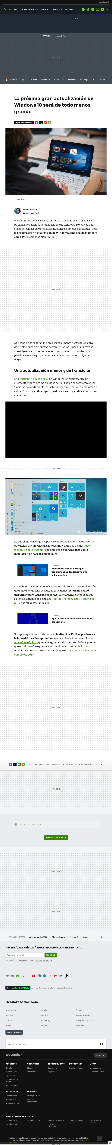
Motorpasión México (95, 1121)
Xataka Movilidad (83, 1015)
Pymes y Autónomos (32, 1100)
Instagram (97, 9)
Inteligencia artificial (85, 1020)
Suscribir (50, 955)
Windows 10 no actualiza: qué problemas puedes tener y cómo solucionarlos (69, 572)
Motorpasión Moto (98, 1071)
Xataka (9, 1068)
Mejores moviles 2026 (38, 937)
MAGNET (69, 9)
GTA (94, 79)
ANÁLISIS (13, 9)
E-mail (49, 122)
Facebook (36, 122)
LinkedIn (61, 975)
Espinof (51, 1071)
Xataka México (12, 1120)
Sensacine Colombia (52, 1125)
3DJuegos (31, 1068)
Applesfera (10, 1075)
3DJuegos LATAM (34, 1120)
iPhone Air (45, 79)
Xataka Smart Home (12, 1080)
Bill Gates (13, 79)
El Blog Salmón (33, 1095)
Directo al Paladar (76, 1068)
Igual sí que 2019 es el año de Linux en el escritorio (72, 620)
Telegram (92, 9)
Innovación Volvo (61, 36)
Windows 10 (70, 764)
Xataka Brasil (11, 1124)
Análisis (44, 1010)
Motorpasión (95, 1068)
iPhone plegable (59, 937)
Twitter (107, 9)
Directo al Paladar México (76, 1121)
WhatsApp (83, 9)
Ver (57, 837)
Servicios (56, 764)
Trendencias (11, 1095)
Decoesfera (11, 1099)
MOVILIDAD (57, 9)
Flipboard (45, 122)
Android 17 (74, 937)
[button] (31, 209)
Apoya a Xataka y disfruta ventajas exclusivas (50, 988)
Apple (9, 1020)
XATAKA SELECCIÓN (29, 9)
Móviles (9, 1015)
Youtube (102, 9)
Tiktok (88, 9)
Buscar (101, 1044)
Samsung (45, 1020)
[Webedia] (105, 2)
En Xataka (55, 565)
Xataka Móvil (11, 1071)
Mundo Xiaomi (12, 1085)
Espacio (79, 1010)
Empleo (44, 1025)
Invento (33, 79)
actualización (87, 764)
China (8, 1025)
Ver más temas (14, 1032)
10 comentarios (25, 122)
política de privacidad (42, 960)
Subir (98, 1055)
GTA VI (56, 79)
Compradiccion (12, 1103)
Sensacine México (56, 1120)
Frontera (72, 79)
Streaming (11, 1010)
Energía (44, 1015)
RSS (50, 975)
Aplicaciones (43, 764)
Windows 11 (81, 1025)
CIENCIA (44, 9)
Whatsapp (84, 79)
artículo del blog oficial (34, 378)
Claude (85, 937)
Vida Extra (31, 1071)
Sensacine (52, 1068)
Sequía (23, 79)
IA (63, 79)
